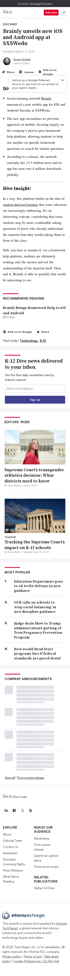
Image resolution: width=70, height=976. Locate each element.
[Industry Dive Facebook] (14, 810)
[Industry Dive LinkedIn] (6, 810)
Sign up (35, 399)
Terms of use (32, 956)
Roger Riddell (22, 59)
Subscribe (51, 12)
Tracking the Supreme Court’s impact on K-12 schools (34, 544)
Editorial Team (12, 841)
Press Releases (13, 870)
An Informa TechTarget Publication (35, 3)
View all (10, 778)
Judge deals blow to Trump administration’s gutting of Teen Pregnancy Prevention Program (38, 630)
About (7, 834)
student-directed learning (20, 204)
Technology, (29, 341)
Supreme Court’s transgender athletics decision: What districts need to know (34, 475)
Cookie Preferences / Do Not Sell (36, 961)
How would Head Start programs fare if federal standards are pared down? (37, 653)
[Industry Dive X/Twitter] (22, 810)
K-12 (43, 341)
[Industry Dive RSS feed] (30, 810)
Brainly (46, 98)
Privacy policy (11, 956)
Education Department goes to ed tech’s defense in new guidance (38, 586)
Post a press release (30, 778)
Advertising (41, 838)
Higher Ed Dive (44, 888)
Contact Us (10, 847)
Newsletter (10, 853)
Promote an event (46, 867)
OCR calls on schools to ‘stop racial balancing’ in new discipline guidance (35, 607)
